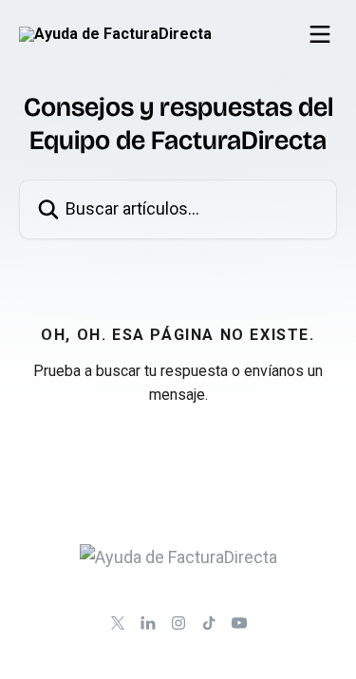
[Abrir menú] (320, 34)
